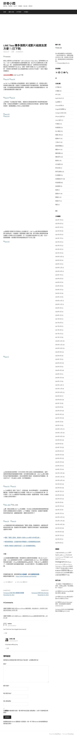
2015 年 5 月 (58, 411)
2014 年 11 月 (58, 433)
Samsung (57, 566)
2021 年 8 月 (58, 234)
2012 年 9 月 (58, 528)
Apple (57, 555)
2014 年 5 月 (58, 455)
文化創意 (57, 164)
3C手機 (57, 87)
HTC (59, 559)
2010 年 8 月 (58, 543)
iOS (66, 562)
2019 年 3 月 (58, 289)
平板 (61, 568)
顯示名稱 (6, 686)
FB (64, 557)
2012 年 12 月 (58, 517)
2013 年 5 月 (58, 499)
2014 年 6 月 (58, 451)
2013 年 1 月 (58, 513)
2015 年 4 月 (58, 414)
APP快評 (18, 12)
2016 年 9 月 (58, 352)
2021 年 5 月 (58, 245)
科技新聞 (57, 182)
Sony (61, 566)
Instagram (60, 561)
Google (67, 557)
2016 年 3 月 (58, 374)
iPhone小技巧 (59, 116)
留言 (5, 664)
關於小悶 (11, 12)
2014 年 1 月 (58, 469)
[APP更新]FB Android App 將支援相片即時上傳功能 (64, 592)
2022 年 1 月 (58, 227)
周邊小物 (57, 135)
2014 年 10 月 (58, 436)
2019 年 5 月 (58, 282)
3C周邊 (56, 552)
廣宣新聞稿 (58, 146)
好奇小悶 (9, 3)
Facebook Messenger (59, 557)
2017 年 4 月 (58, 330)
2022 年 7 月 (58, 220)
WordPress (58, 734)
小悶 (12, 52)
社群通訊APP (59, 179)
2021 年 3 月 (58, 253)
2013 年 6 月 (58, 495)
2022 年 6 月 (58, 223)
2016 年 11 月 (58, 345)
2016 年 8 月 (58, 356)
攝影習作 (57, 157)
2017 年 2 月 (58, 334)
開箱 (68, 575)
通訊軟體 (58, 575)
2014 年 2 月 (58, 466)
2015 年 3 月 (58, 418)
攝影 (64, 568)
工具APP (57, 142)
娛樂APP (57, 138)
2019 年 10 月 (58, 271)
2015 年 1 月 (58, 425)
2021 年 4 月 (58, 249)
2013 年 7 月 (58, 491)
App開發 (57, 102)
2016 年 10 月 (58, 348)
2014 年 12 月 (58, 429)
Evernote (64, 555)
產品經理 (58, 572)
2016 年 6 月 (58, 363)
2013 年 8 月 (58, 488)
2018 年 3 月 (58, 308)
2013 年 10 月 (58, 480)
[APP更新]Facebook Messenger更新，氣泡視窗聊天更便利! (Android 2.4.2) (63, 604)
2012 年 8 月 (58, 532)
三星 (63, 566)
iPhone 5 (57, 564)
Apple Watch (58, 98)
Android (61, 553)
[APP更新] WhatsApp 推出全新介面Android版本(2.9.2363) (64, 597)
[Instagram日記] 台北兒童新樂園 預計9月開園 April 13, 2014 (64, 610)
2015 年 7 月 (58, 403)
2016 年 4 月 (58, 370)
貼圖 (56, 190)
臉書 (67, 572)
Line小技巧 (58, 120)
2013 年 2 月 (58, 510)
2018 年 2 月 (58, 311)
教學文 (57, 160)
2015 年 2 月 (58, 422)
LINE (20, 582)
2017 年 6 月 (58, 326)
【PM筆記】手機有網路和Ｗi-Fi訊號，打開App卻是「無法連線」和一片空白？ (64, 585)
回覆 (6, 633)
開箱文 (57, 197)
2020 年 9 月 (58, 260)
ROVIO (71, 564)
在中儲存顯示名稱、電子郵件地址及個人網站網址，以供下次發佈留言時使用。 (25, 711)
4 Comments (19, 52)
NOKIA (67, 564)
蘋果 (70, 572)
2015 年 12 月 (58, 385)
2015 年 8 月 (58, 400)
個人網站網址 (7, 701)
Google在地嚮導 (59, 109)
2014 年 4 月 (58, 458)
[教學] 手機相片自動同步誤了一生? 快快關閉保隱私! (20, 546)
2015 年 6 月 (58, 407)
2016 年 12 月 (58, 341)
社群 (62, 572)
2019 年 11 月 (58, 267)
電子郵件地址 (7, 693)
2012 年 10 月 (58, 524)
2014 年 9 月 (58, 440)
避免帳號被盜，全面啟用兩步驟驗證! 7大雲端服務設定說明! (22, 542)
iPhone (69, 562)
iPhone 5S (61, 564)
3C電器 (57, 91)
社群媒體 (64, 572)
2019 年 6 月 (58, 278)
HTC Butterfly (63, 559)
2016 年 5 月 (58, 366)
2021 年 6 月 (58, 242)
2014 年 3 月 (58, 462)
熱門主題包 (58, 171)
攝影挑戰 (57, 153)
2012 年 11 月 (58, 521)
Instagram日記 (59, 113)
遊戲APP (57, 193)
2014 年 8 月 (58, 444)
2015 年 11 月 (58, 389)
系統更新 (57, 186)
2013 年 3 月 (58, 506)
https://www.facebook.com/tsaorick (26, 576)
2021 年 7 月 (58, 238)
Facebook (69, 555)
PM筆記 (26, 12)
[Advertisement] (38, 29)
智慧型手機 (65, 570)
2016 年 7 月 (58, 359)
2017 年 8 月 (58, 323)
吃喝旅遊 (57, 127)
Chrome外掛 (58, 105)
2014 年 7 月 (58, 447)
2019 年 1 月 (58, 297)
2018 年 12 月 (58, 300)
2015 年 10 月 (58, 392)
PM (69, 564)
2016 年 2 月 (58, 377)
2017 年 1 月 (58, 337)
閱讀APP (57, 201)
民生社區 (57, 168)
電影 (56, 204)
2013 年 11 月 (58, 477)
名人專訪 (57, 131)
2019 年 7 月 (58, 275)
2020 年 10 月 (58, 256)
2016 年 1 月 (58, 381)
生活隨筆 (57, 175)
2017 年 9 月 (58, 319)
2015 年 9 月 (58, 396)
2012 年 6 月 (58, 539)
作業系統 (66, 566)
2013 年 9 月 (58, 484)
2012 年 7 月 (58, 535)
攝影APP (10, 582)
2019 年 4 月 (58, 286)
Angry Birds (66, 552)
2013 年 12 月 (58, 473)
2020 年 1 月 (58, 264)
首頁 (4, 12)
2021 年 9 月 (58, 231)
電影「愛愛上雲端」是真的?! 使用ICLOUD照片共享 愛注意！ (23, 537)
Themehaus (71, 734)
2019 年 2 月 (58, 293)
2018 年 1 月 (58, 315)
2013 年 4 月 (58, 502)
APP (6, 582)
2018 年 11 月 (58, 304)
